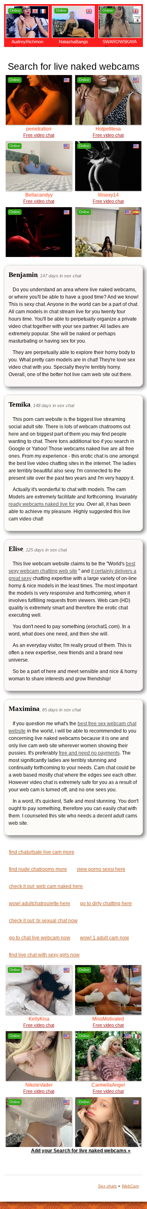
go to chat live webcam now (39, 938)
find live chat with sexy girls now (44, 955)
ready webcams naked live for (42, 504)
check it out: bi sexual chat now (43, 920)
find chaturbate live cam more (41, 852)
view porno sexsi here (101, 869)
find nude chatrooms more (38, 869)
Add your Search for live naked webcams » (81, 1151)
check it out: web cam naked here (46, 886)
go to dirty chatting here (106, 903)
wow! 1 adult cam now (104, 938)
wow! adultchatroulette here (39, 903)
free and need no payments (89, 753)
